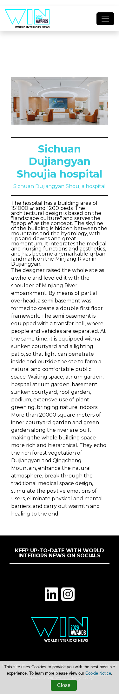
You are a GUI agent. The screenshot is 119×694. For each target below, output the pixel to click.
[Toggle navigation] (105, 18)
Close (63, 685)
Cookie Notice (98, 673)
